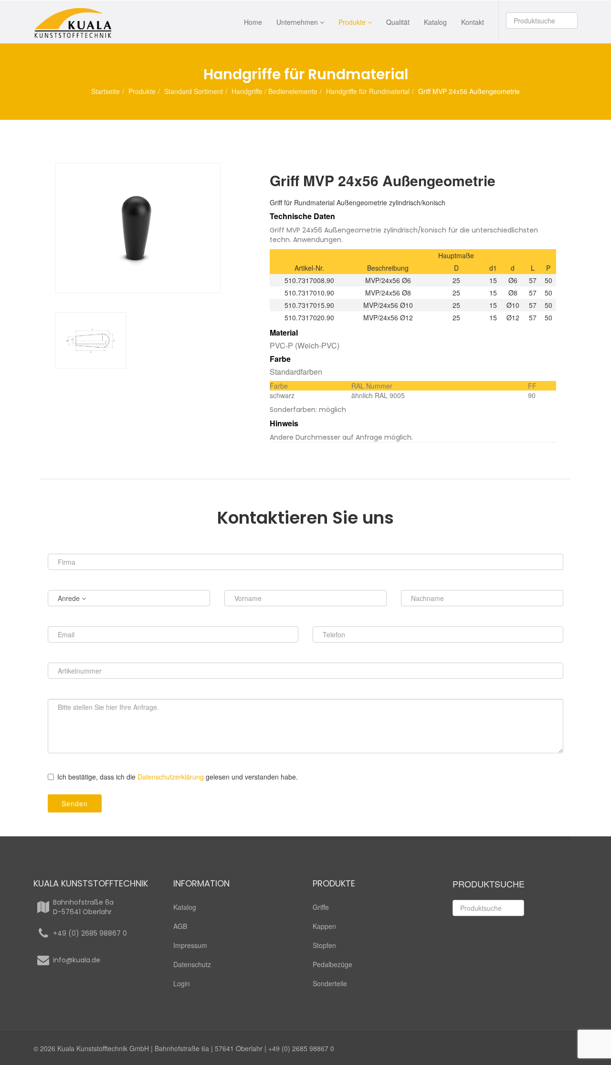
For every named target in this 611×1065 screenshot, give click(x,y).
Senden (75, 803)
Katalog (435, 22)
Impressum (190, 945)
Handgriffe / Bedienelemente (274, 91)
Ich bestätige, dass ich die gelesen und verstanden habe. (177, 776)
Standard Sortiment (193, 91)
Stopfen (324, 945)
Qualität (398, 22)
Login (181, 983)
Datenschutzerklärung (170, 776)
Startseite (105, 91)
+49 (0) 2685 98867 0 (90, 933)
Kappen (324, 926)
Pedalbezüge (332, 964)
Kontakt (472, 22)
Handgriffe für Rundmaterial (368, 91)
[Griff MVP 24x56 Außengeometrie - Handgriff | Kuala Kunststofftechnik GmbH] (155, 228)
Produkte (352, 22)
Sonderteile (330, 983)
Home (253, 22)
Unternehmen (297, 22)
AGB (180, 926)
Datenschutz (192, 964)
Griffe (321, 907)
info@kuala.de (76, 960)
